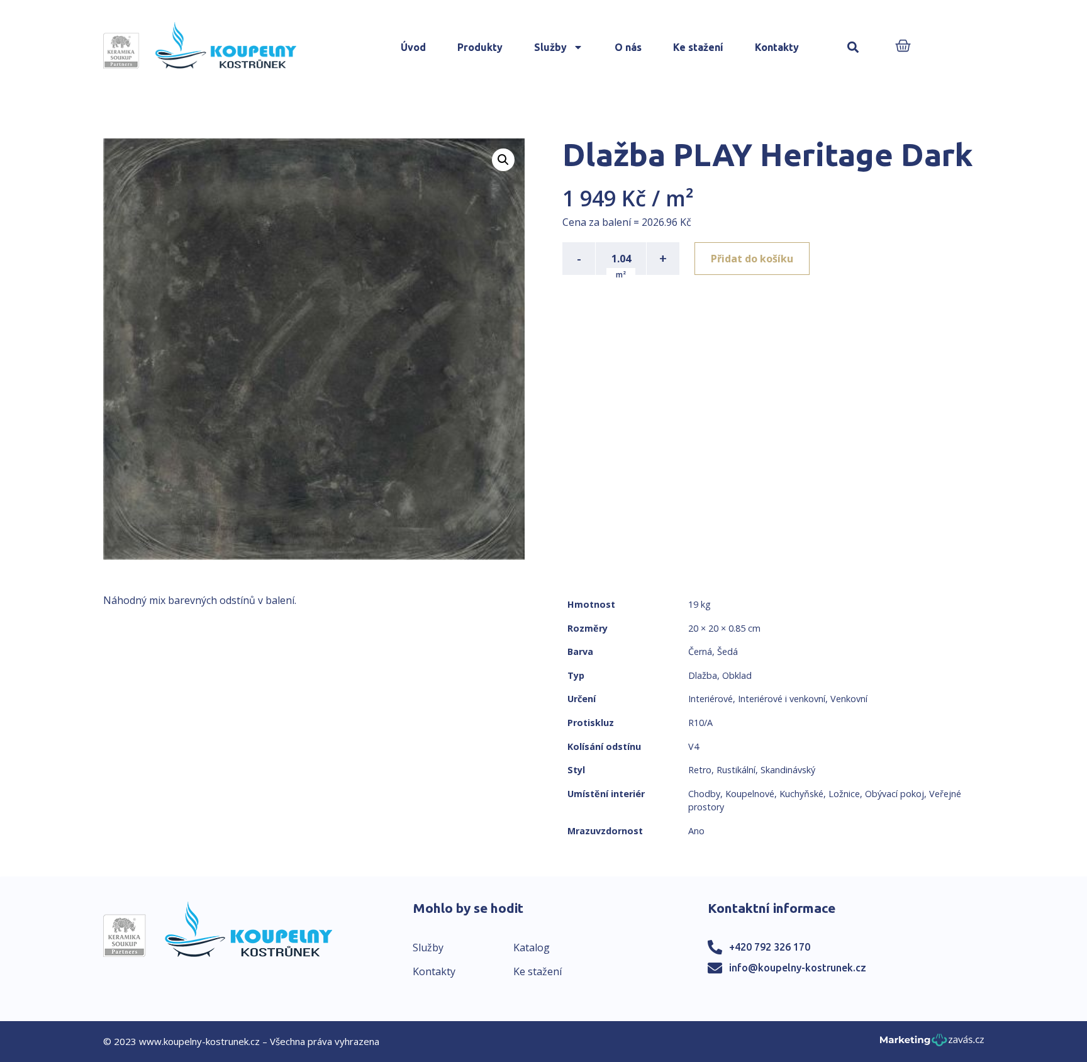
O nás (628, 47)
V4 (693, 746)
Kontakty (777, 47)
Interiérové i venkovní (781, 699)
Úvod (413, 47)
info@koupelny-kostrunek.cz (797, 967)
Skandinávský (788, 770)
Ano (696, 831)
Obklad (737, 675)
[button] (853, 47)
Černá (700, 651)
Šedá (727, 651)
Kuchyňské (801, 794)
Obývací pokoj (894, 794)
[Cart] (903, 47)
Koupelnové (749, 794)
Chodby (704, 794)
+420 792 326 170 (769, 947)
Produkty (480, 47)
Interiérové (710, 699)
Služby (550, 47)
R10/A (700, 723)
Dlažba (702, 675)
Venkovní (848, 699)
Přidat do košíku (752, 259)
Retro (699, 770)
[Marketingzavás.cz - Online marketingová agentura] (932, 1043)
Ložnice (844, 794)
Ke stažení (698, 47)
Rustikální (735, 770)
